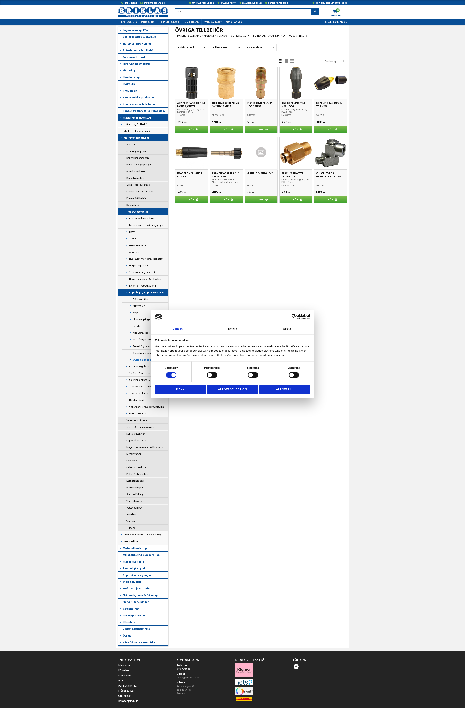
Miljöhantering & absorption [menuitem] (141, 555)
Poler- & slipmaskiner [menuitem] (138, 474)
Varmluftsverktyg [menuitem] (135, 501)
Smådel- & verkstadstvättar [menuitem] (144, 373)
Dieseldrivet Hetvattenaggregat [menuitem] (146, 225)
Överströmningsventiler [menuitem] (146, 353)
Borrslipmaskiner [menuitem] (135, 171)
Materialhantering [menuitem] (135, 548)
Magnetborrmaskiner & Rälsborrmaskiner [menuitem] (147, 447)
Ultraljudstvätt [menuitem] (136, 400)
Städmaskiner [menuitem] (131, 541)
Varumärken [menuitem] (212, 21)
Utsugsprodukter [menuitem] (134, 615)
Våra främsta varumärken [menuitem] (140, 642)
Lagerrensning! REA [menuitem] (135, 30)
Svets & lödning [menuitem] (135, 494)
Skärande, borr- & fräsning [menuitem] (140, 595)
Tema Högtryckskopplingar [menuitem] (147, 346)
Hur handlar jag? (128, 685)
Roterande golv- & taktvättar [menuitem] (144, 366)
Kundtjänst (124, 675)
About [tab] (287, 328)
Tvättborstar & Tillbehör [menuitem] (142, 386)
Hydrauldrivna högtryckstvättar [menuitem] (146, 258)
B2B (120, 680)
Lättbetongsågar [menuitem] (135, 480)
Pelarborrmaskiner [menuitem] (136, 467)
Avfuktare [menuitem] (131, 144)
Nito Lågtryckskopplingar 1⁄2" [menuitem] (148, 332)
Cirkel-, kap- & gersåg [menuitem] (138, 184)
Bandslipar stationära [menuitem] (137, 157)
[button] (191, 47)
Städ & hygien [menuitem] (132, 581)
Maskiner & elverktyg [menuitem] (137, 117)
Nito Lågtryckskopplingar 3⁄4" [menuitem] (148, 339)
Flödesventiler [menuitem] (140, 299)
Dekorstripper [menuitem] (134, 205)
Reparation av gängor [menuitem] (137, 575)
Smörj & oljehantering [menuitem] (137, 588)
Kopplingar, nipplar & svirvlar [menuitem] (146, 292)
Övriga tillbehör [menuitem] (142, 359)
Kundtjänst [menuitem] (233, 21)
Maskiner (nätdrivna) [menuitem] (136, 137)
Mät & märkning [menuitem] (133, 561)
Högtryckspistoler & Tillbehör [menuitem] (145, 279)
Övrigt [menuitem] (127, 635)
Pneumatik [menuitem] (130, 90)
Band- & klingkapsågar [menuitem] (138, 164)
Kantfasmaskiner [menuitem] (135, 433)
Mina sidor (124, 665)
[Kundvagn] (335, 10)
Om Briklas (124, 695)
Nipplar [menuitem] (137, 312)
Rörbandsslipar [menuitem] (134, 487)
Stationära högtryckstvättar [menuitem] (144, 272)
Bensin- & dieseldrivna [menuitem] (141, 218)
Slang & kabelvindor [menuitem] (136, 602)
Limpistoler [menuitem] (132, 460)
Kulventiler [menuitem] (139, 305)
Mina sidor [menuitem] (148, 21)
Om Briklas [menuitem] (192, 21)
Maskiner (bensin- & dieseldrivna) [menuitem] (142, 534)
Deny (180, 389)
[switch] (212, 375)
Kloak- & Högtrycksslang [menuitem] (142, 285)
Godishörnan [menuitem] (131, 608)
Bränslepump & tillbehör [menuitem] (139, 50)
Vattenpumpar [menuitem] (134, 507)
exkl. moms (340, 21)
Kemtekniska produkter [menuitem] (138, 97)
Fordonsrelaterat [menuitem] (134, 57)
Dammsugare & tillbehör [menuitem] (139, 191)
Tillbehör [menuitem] (131, 527)
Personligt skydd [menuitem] (134, 568)
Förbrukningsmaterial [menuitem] (137, 63)
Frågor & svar (126, 690)
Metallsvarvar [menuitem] (133, 453)
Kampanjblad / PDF (129, 701)
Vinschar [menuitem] (131, 514)
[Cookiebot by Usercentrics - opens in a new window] (294, 316)
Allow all (285, 389)
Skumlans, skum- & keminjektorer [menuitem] (147, 379)
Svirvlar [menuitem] (137, 326)
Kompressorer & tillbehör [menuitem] (139, 104)
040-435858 (130, 3)
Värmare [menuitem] (131, 521)
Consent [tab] (178, 328)
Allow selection (232, 389)
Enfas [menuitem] (132, 231)
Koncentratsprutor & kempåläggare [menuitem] (145, 111)
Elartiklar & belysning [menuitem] (137, 43)
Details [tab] (232, 328)
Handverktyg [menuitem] (131, 77)
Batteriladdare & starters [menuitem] (139, 37)
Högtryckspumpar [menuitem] (139, 265)
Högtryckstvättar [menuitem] (137, 211)
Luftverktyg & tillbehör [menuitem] (136, 124)
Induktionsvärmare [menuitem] (136, 420)
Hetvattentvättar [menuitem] (138, 245)
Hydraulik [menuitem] (129, 84)
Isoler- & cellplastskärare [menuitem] (140, 427)
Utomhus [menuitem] (129, 622)
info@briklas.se (154, 3)
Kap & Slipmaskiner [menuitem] (136, 440)
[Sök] (315, 12)
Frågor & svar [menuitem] (170, 21)
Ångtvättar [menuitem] (135, 252)
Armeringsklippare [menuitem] (136, 151)
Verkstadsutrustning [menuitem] (136, 629)
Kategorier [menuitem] (128, 21)
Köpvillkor (124, 670)
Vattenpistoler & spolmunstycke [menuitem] (146, 406)
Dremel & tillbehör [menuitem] (136, 198)
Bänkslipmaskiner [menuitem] (136, 178)
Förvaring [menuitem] (129, 70)
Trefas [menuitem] (132, 238)
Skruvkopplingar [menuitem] (142, 319)
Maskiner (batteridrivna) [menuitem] (137, 131)
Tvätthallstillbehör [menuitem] (139, 393)
